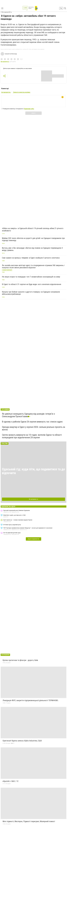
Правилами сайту (29, 109)
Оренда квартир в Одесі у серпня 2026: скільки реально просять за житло (33, 428)
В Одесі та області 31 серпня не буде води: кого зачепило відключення (31, 284)
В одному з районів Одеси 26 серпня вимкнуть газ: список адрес (32, 421)
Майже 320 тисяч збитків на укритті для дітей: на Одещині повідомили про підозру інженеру (33, 239)
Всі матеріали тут (33, 499)
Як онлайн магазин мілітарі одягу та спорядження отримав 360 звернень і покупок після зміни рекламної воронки (33, 266)
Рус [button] (61, 8)
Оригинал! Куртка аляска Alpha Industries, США (22, 741)
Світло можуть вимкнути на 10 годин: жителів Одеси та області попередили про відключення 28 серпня (32, 436)
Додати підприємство (33, 539)
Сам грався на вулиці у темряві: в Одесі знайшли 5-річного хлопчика (31, 258)
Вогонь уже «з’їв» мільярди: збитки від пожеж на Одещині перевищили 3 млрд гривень (32, 249)
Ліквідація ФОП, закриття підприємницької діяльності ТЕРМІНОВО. (31, 700)
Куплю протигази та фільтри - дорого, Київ (20, 660)
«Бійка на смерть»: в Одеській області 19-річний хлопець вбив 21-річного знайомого (32, 229)
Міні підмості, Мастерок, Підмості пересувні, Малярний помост (29, 821)
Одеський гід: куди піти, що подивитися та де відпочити (33, 471)
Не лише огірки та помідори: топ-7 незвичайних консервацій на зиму (31, 277)
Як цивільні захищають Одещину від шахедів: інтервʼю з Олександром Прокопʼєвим (28, 415)
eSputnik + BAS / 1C (10, 781)
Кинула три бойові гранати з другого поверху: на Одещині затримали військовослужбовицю (31, 293)
